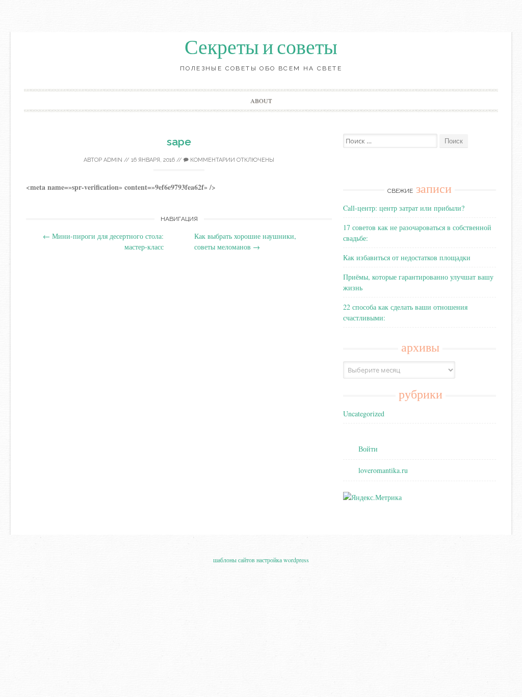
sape (179, 141)
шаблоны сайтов (234, 560)
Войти (368, 449)
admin (112, 160)
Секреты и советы (261, 47)
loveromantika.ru (383, 470)
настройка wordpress (282, 560)
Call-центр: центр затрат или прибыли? (403, 208)
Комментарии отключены (231, 160)
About (261, 100)
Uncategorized (363, 413)
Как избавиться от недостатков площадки (407, 257)
